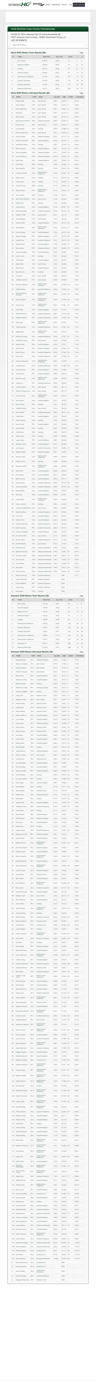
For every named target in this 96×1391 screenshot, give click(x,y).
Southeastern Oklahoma (26, 623)
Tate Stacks (20, 260)
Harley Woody (20, 1070)
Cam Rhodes (20, 563)
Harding (20, 69)
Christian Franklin (21, 173)
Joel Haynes (20, 448)
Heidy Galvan (20, 925)
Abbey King (19, 1176)
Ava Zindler (19, 938)
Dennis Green (20, 540)
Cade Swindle (20, 223)
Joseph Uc (19, 383)
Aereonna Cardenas (22, 1024)
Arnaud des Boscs (22, 144)
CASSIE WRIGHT (21, 1020)
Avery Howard (20, 1197)
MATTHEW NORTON (22, 199)
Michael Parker (21, 452)
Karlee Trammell (21, 1096)
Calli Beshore (20, 759)
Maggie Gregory (21, 1052)
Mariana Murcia (21, 1251)
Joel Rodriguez (21, 219)
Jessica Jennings (22, 1217)
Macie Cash (20, 676)
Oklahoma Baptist (23, 65)
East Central (22, 61)
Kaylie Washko (21, 684)
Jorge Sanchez (21, 327)
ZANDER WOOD (21, 408)
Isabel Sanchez (21, 1081)
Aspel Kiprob (20, 101)
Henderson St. (22, 643)
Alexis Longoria (21, 856)
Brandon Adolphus (22, 285)
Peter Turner (20, 348)
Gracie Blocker (20, 981)
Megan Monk (20, 743)
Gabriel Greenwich (22, 140)
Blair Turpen (20, 878)
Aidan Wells (20, 264)
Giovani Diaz (20, 240)
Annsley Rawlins (21, 1002)
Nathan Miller (20, 344)
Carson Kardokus (21, 152)
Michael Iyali (20, 125)
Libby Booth (20, 707)
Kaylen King (20, 794)
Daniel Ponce (20, 352)
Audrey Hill (19, 695)
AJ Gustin (19, 276)
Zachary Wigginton (22, 532)
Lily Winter (19, 1254)
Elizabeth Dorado (21, 1090)
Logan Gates (20, 440)
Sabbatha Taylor (21, 806)
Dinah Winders (21, 775)
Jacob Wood (20, 428)
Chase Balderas (21, 583)
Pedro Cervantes (21, 575)
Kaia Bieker (19, 798)
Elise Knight (20, 783)
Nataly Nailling (20, 1135)
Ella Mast (19, 942)
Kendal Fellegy (20, 1107)
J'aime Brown (20, 1239)
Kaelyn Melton (20, 711)
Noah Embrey (20, 244)
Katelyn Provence (21, 1006)
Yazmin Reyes (20, 908)
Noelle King (19, 826)
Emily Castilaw (21, 1035)
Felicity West (20, 727)
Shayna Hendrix (21, 771)
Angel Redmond (21, 1048)
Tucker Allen (20, 182)
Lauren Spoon (20, 1225)
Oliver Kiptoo (20, 117)
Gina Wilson (20, 1151)
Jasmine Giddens (22, 1194)
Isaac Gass (19, 356)
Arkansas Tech (22, 612)
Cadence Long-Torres (21, 976)
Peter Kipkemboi (21, 109)
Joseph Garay (20, 366)
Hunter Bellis (20, 499)
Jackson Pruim (21, 186)
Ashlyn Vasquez (21, 934)
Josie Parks (20, 810)
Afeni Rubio (19, 972)
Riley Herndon (20, 190)
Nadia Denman (21, 1180)
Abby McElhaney (21, 950)
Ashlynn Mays (20, 703)
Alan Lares (19, 322)
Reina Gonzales (21, 1043)
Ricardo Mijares (21, 544)
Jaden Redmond (21, 579)
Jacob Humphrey (21, 487)
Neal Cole (19, 495)
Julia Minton (20, 874)
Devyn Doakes (20, 1271)
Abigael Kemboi (21, 699)
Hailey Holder (20, 1101)
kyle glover (19, 567)
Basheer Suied (20, 378)
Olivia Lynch (20, 723)
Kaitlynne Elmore (21, 968)
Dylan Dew (19, 160)
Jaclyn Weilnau (21, 913)
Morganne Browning (22, 1280)
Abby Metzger (20, 747)
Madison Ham (20, 896)
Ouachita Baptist (23, 73)
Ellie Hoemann (20, 900)
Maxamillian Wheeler (23, 121)
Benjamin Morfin (21, 466)
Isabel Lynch (20, 993)
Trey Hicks (19, 516)
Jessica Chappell (21, 691)
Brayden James (21, 444)
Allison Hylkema (21, 715)
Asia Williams (20, 883)
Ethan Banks (20, 248)
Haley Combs (20, 1185)
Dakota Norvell (20, 548)
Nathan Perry (20, 178)
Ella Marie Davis (21, 1229)
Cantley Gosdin (21, 1016)
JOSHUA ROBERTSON (23, 508)
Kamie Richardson (22, 1262)
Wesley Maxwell (21, 211)
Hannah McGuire (21, 892)
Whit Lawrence (21, 148)
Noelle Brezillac (21, 1209)
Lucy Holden (20, 719)
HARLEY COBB (21, 215)
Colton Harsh (20, 256)
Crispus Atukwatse (22, 361)
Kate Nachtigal (21, 767)
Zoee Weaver (20, 818)
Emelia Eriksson (21, 861)
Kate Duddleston (21, 1221)
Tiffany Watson (21, 1112)
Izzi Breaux (19, 735)
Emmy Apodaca (21, 1247)
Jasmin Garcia (21, 1030)
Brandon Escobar (21, 336)
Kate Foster (19, 1140)
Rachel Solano (20, 917)
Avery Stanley (20, 791)
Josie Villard (20, 904)
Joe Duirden (20, 587)
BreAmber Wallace (22, 1243)
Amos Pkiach (20, 105)
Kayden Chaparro (21, 317)
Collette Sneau (20, 960)
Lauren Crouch (20, 870)
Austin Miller (20, 412)
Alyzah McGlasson (22, 964)
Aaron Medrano (21, 299)
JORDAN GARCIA (21, 280)
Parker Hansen (21, 461)
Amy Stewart (20, 1086)
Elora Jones (20, 888)
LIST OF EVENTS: (19, 40)
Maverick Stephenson (23, 391)
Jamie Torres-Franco (20, 1171)
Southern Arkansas (24, 80)
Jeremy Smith (20, 396)
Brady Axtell (20, 203)
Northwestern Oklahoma (26, 76)
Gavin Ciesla (20, 424)
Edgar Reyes (20, 332)
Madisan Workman (22, 1146)
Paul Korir (19, 113)
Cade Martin (20, 416)
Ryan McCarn (20, 272)
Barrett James (20, 479)
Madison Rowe (21, 843)
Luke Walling (20, 129)
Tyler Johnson (20, 571)
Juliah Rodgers (21, 929)
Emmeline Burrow (22, 848)
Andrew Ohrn (20, 520)
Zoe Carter (19, 822)
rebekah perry (20, 1213)
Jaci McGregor (21, 763)
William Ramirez (21, 314)
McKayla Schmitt (21, 834)
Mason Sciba (20, 404)
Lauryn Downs (20, 1039)
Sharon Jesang (21, 755)
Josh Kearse (20, 374)
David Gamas (20, 483)
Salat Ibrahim (20, 228)
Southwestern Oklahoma (26, 639)
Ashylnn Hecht (20, 851)
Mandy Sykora (20, 731)
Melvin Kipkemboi (22, 133)
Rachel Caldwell (21, 921)
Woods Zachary (21, 512)
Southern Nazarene (24, 84)
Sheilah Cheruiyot (21, 672)
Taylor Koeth (20, 739)
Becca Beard (20, 814)
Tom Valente (20, 195)
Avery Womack (21, 1205)
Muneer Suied (20, 457)
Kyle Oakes (19, 591)
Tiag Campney (20, 420)
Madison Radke (21, 1075)
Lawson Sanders (21, 252)
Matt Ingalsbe (20, 168)
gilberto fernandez (22, 552)
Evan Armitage (20, 232)
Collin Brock (20, 432)
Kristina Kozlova (21, 1266)
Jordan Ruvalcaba (22, 524)
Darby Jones (20, 1161)
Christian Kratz (20, 370)
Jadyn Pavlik (20, 802)
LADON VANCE (21, 387)
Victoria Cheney (21, 1276)
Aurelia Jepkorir (21, 668)
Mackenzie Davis (21, 680)
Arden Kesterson (21, 866)
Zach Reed (19, 164)
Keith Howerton (21, 528)
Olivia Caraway (21, 1258)
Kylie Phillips (20, 787)
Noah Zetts (19, 471)
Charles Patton (21, 289)
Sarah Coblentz (21, 997)
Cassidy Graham (21, 779)
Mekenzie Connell (21, 688)
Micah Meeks (20, 491)
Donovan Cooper (21, 555)
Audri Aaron (19, 1123)
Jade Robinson (21, 751)
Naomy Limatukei (22, 664)
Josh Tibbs (19, 310)
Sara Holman (20, 838)
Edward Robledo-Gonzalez (21, 294)
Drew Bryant (20, 400)
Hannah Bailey (20, 1127)
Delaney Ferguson (22, 1065)
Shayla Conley (20, 1120)
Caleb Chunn (20, 436)
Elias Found (19, 268)
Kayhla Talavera (21, 1234)
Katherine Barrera (21, 1056)
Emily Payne (20, 985)
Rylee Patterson (21, 989)
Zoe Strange (20, 946)
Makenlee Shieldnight (19, 1166)
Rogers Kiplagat (21, 236)
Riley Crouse (20, 1190)
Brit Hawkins (20, 475)
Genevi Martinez (21, 955)
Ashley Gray (20, 1201)
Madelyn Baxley (21, 1116)
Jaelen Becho (20, 207)
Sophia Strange (21, 660)
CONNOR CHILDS (21, 340)
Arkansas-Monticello (24, 88)
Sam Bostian (20, 559)
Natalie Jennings (21, 1060)
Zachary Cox (20, 305)
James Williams (21, 156)
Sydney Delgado (21, 1131)
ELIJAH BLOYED (21, 536)
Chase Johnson (21, 504)
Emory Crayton (20, 137)
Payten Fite (19, 1156)
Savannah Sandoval (22, 1011)
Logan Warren (20, 830)
